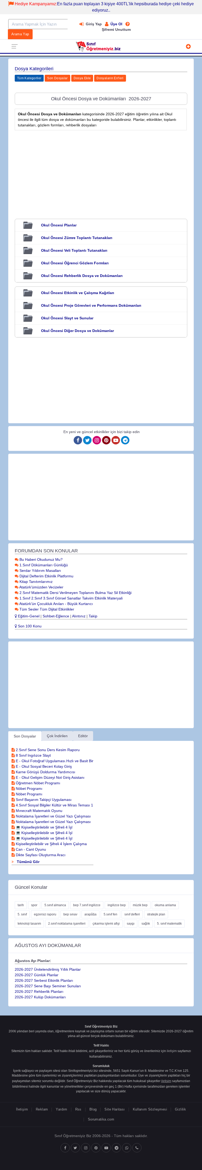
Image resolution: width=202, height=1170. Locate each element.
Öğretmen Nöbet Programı (37, 783)
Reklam (42, 1109)
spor (34, 905)
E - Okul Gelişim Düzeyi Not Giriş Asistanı (49, 777)
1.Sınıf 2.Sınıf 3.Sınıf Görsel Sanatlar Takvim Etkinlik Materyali (70, 598)
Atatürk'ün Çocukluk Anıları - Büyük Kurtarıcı (55, 604)
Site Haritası (114, 1109)
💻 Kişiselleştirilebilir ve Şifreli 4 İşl (43, 827)
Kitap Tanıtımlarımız (35, 581)
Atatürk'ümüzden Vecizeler (40, 587)
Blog (93, 1109)
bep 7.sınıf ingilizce (86, 905)
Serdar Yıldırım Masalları (39, 570)
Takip (93, 616)
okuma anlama (165, 905)
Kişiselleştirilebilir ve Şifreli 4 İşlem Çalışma (51, 844)
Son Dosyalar (57, 78)
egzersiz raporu (45, 914)
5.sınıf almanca (55, 905)
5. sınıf (22, 914)
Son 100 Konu (29, 626)
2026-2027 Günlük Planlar (36, 975)
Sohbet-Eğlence (56, 616)
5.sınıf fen (110, 914)
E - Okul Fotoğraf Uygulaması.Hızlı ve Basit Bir (54, 761)
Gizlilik (180, 1109)
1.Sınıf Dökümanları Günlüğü (43, 565)
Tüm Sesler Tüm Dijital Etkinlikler (46, 609)
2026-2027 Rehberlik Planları (39, 991)
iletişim (172, 1051)
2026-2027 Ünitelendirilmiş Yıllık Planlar (48, 969)
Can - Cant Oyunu (30, 849)
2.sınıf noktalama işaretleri (66, 923)
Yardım (61, 1109)
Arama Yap (20, 34)
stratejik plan (156, 914)
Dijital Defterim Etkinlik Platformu (45, 576)
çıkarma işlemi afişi (106, 923)
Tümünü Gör (27, 862)
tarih (21, 905)
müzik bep (140, 905)
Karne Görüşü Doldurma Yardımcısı (45, 772)
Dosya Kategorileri (34, 68)
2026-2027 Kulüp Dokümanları (40, 997)
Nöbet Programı (28, 788)
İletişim (22, 1109)
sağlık (146, 923)
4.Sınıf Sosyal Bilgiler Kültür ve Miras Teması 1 (54, 805)
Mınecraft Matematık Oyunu (38, 811)
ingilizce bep (117, 905)
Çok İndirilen (57, 736)
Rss (78, 1109)
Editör (83, 736)
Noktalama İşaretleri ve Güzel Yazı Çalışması (53, 816)
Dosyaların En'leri (110, 78)
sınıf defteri (132, 914)
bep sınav (70, 914)
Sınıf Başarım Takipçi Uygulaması (43, 799)
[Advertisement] (101, 171)
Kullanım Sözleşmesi (150, 1109)
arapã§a (90, 914)
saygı (130, 923)
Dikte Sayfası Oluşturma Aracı (40, 855)
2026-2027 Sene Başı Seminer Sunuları (48, 986)
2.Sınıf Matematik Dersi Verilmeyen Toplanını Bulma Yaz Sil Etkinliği (75, 593)
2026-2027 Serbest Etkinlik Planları (44, 980)
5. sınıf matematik (169, 923)
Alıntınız (78, 616)
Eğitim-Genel (28, 616)
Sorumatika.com (101, 1119)
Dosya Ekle (82, 78)
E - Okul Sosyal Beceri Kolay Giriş (43, 766)
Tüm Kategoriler (29, 78)
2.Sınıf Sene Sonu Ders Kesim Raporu (47, 750)
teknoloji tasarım (29, 923)
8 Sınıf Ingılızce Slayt (33, 755)
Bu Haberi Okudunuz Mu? (40, 559)
